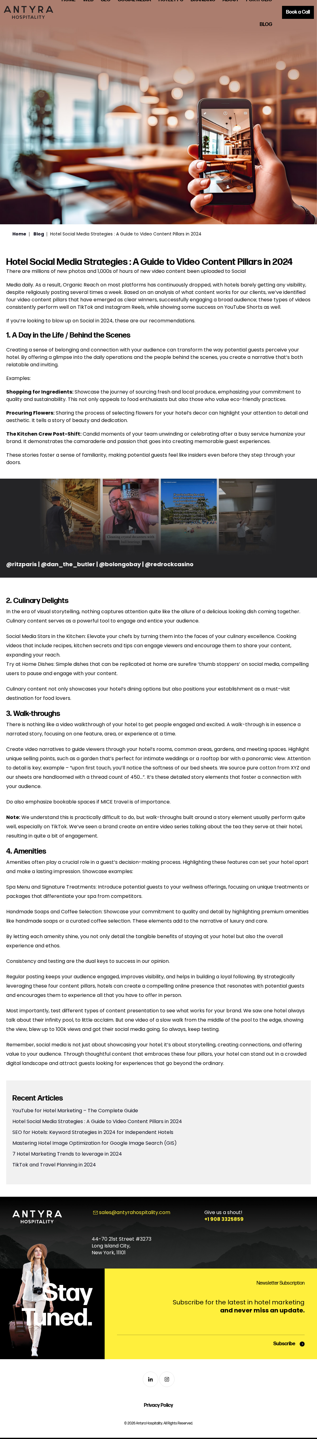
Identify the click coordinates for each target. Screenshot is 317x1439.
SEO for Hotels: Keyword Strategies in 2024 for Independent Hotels (92, 1132)
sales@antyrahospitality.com (134, 1212)
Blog (266, 25)
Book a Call (298, 12)
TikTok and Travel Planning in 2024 (54, 1164)
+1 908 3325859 (224, 1219)
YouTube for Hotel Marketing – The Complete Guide (75, 1110)
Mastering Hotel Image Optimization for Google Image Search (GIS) (94, 1143)
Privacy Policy (158, 1405)
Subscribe (284, 1344)
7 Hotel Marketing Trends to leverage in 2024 (67, 1153)
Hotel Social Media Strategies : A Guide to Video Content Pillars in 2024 (97, 1121)
